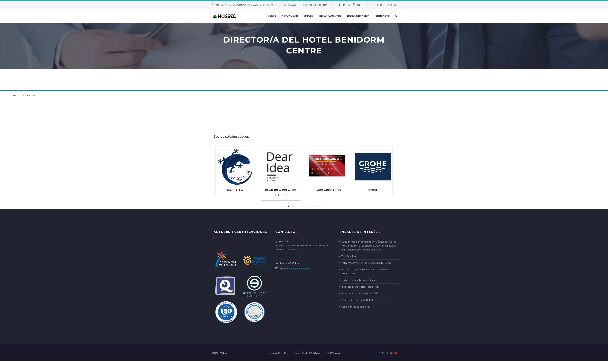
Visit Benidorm (349, 256)
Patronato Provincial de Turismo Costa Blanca (366, 262)
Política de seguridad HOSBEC (357, 300)
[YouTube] (358, 4)
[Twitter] (349, 4)
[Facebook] (339, 4)
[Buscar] (396, 16)
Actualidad (290, 16)
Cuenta (393, 4)
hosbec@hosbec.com (316, 4)
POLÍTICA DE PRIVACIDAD (307, 353)
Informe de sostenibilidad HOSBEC (360, 293)
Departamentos (330, 16)
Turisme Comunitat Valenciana (358, 280)
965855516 (293, 4)
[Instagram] (354, 4)
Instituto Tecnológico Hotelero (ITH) (361, 286)
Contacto (382, 16)
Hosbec (271, 16)
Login (379, 4)
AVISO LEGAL (333, 353)
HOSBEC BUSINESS (278, 353)
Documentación (358, 16)
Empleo (309, 16)
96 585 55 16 (296, 263)
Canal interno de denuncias (355, 306)
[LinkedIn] (344, 4)
